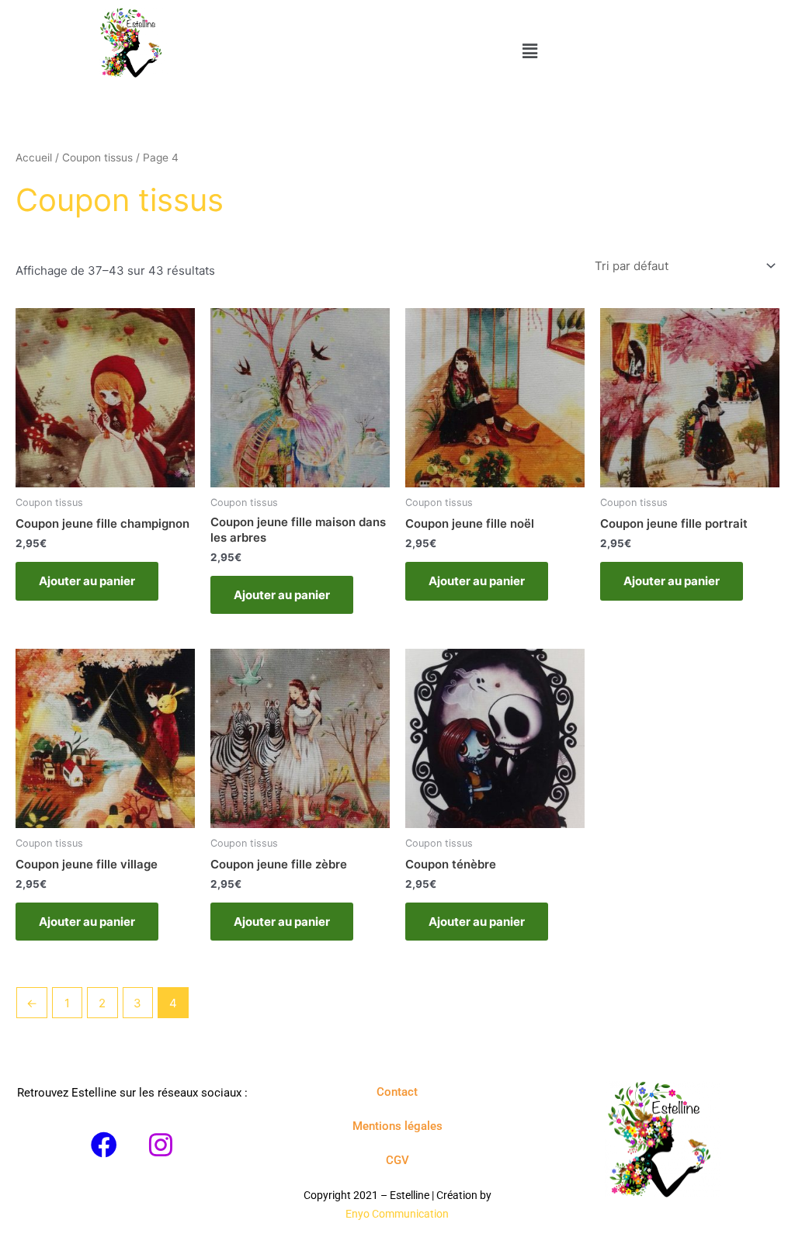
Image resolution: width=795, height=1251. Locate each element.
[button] (530, 50)
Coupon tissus (97, 157)
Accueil (34, 157)
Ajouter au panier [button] (87, 581)
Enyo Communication (397, 1214)
